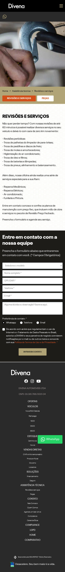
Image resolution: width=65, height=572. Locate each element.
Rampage (32, 416)
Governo (32, 463)
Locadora (32, 467)
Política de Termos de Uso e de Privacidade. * (36, 342)
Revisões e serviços (19, 98)
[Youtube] (38, 381)
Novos (32, 445)
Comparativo (32, 540)
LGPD (32, 530)
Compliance (32, 516)
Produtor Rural (32, 459)
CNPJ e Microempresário (32, 454)
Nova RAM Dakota (33, 411)
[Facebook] (26, 381)
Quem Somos (32, 508)
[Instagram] (32, 381)
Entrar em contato (33, 352)
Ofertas (32, 401)
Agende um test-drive (32, 512)
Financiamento (32, 476)
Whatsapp (11, 323)
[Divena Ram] (16, 6)
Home (5, 91)
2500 (32, 426)
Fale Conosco (32, 503)
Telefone (28, 323)
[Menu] (61, 6)
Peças (45, 98)
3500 (32, 431)
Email (42, 323)
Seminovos (32, 441)
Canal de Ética (32, 520)
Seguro (32, 481)
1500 (32, 421)
